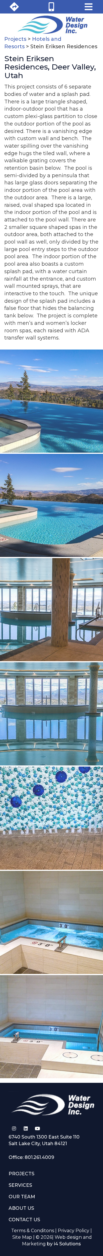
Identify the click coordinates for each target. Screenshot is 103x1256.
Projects (15, 39)
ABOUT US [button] (21, 1208)
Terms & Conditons (32, 1230)
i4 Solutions (67, 1244)
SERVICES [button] (20, 1185)
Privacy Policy (73, 1230)
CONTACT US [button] (24, 1219)
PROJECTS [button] (21, 1173)
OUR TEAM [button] (22, 1196)
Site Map (22, 1237)
